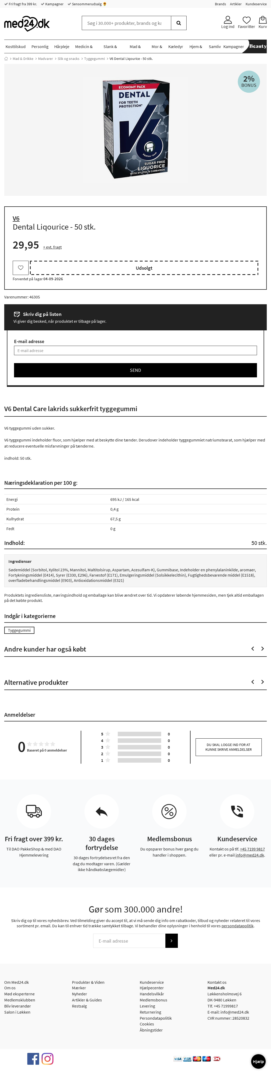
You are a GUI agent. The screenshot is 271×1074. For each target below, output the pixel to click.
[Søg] (179, 23)
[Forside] (6, 58)
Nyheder (79, 993)
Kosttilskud (16, 46)
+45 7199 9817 (252, 849)
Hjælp (258, 1061)
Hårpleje (61, 46)
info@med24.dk (250, 855)
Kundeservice (256, 4)
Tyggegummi (94, 58)
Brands (220, 4)
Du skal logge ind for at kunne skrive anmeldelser (228, 747)
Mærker (79, 987)
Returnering (150, 1012)
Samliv (215, 46)
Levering (147, 1006)
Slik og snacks (68, 58)
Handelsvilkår (152, 993)
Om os (10, 987)
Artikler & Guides (87, 999)
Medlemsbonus (153, 999)
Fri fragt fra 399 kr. (22, 4)
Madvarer (45, 58)
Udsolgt (144, 268)
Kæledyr (175, 46)
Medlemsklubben (19, 999)
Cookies (147, 1024)
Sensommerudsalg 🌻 (89, 4)
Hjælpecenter (152, 987)
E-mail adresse (29, 341)
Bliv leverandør (17, 1006)
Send (135, 370)
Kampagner (54, 4)
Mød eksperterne (19, 993)
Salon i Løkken (17, 1012)
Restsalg (79, 1006)
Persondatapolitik (156, 1018)
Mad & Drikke (23, 58)
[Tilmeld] (171, 941)
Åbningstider (151, 1030)
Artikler (236, 4)
